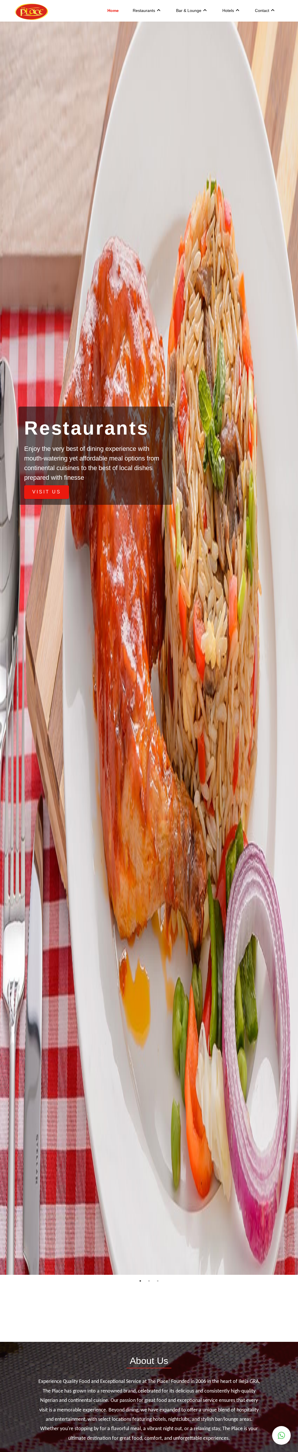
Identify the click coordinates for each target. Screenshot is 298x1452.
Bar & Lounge (188, 10)
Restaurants (144, 10)
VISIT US (46, 491)
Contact (262, 10)
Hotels (228, 10)
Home (113, 10)
